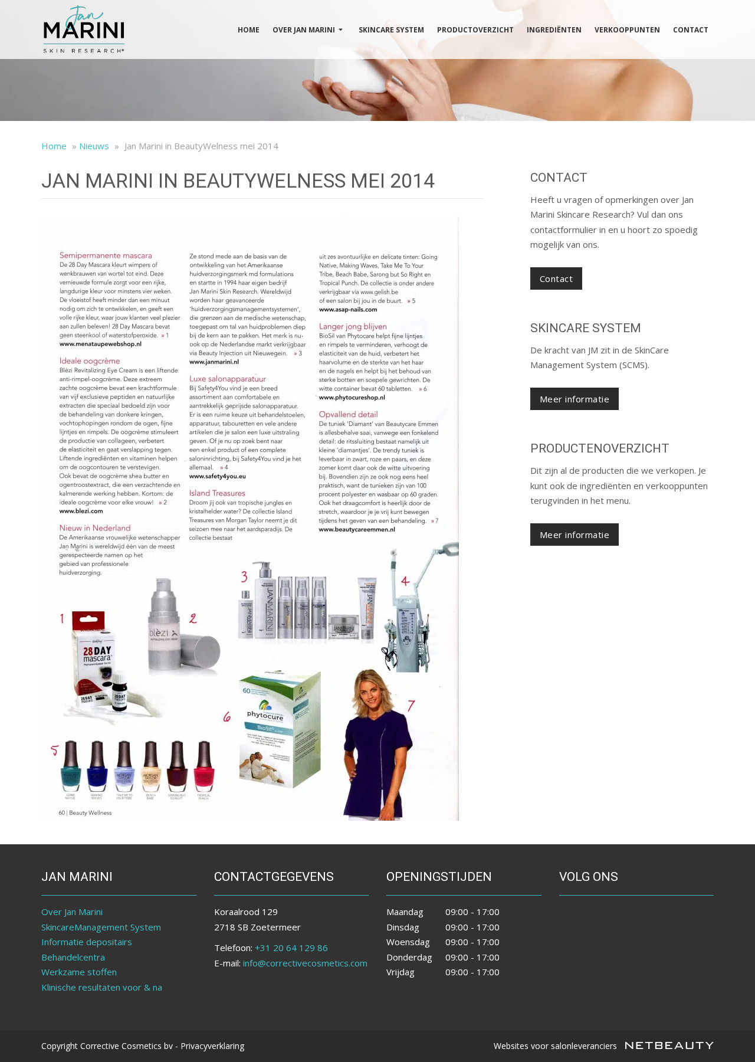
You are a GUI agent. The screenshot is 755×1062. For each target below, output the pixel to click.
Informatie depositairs (86, 942)
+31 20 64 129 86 (291, 947)
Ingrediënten (554, 30)
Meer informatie (575, 399)
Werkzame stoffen (79, 972)
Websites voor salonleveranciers (556, 1045)
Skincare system (391, 30)
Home (249, 30)
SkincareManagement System (101, 927)
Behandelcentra (73, 957)
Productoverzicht (475, 30)
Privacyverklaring (212, 1045)
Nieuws (94, 146)
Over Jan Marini (304, 30)
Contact (690, 30)
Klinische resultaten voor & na (101, 987)
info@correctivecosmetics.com (305, 963)
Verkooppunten (627, 30)
